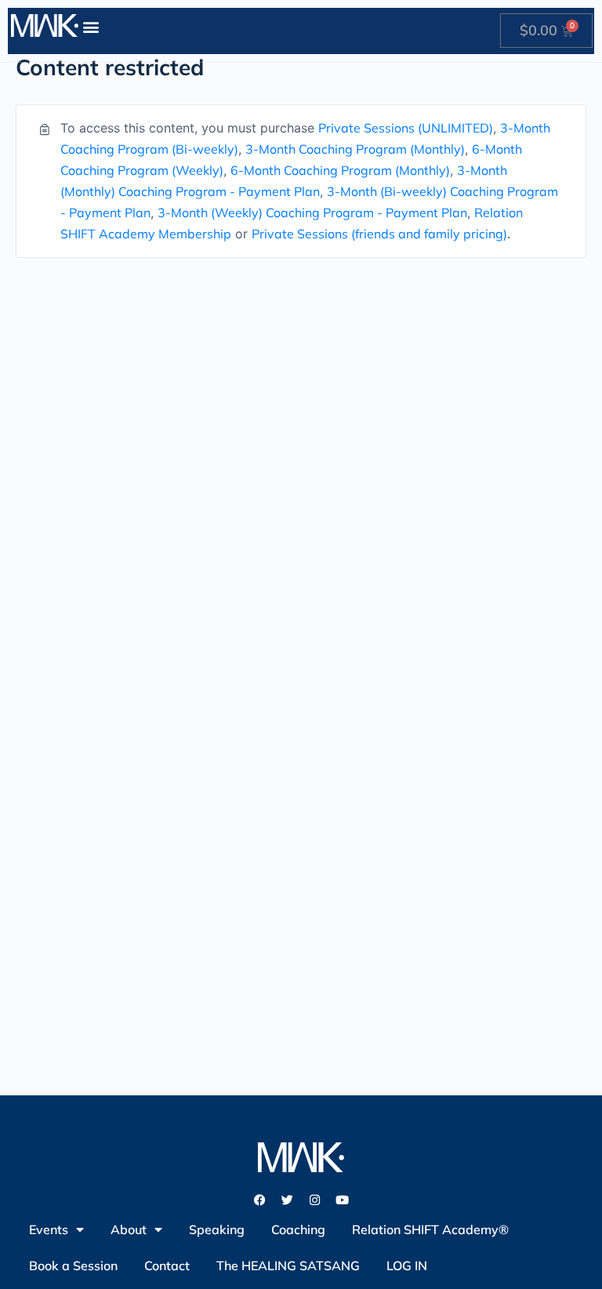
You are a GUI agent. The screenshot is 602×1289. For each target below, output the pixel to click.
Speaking (217, 1229)
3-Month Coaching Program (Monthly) (355, 149)
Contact (167, 1265)
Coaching (298, 1229)
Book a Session (73, 1265)
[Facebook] (260, 1199)
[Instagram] (315, 1199)
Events (48, 1229)
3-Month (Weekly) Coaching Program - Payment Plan (312, 212)
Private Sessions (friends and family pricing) (379, 233)
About (129, 1229)
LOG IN (406, 1265)
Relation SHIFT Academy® (430, 1229)
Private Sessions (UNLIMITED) (405, 128)
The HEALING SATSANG (288, 1265)
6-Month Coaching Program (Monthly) (340, 170)
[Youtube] (342, 1199)
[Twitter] (287, 1199)
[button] (91, 26)
